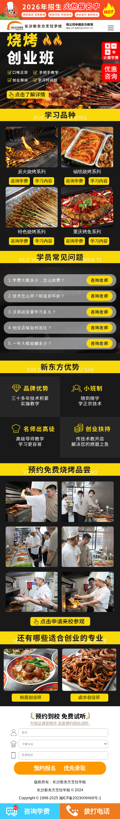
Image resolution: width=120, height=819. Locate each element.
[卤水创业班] (89, 670)
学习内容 (43, 180)
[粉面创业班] (31, 670)
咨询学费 (19, 180)
